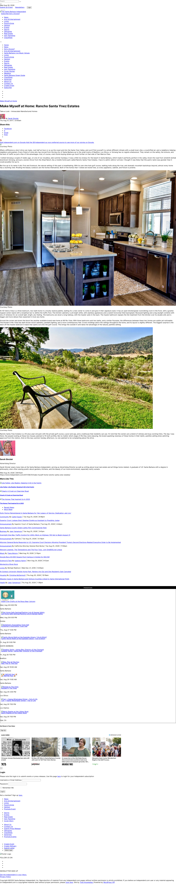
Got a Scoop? (14, 14)
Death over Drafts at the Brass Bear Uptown (18, 601)
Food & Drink (9, 23)
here (59, 776)
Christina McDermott (17, 575)
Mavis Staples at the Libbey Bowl (14, 713)
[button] (15, 751)
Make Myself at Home (8, 101)
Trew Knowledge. (87, 882)
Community (4, 517)
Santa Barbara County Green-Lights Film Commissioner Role (23, 528)
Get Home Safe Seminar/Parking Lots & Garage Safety (22, 614)
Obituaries (8, 31)
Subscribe (5, 14)
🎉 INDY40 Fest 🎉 (8, 676)
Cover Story (8, 821)
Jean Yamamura (16, 531)
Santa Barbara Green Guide (14, 75)
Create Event (9, 85)
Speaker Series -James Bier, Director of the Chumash (21, 651)
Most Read (8, 509)
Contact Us (8, 83)
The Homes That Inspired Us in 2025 (12, 503)
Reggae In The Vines (9, 688)
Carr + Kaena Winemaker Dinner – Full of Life (18, 701)
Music (2, 553)
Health (3, 583)
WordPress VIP (109, 882)
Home (6, 45)
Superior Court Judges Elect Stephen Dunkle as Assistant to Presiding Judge (29, 520)
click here (69, 882)
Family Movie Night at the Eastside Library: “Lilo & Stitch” (23, 639)
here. (21, 795)
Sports (6, 29)
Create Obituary (10, 846)
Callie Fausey (17, 517)
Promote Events (10, 837)
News (6, 17)
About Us (7, 81)
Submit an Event (6, 7)
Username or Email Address (10, 780)
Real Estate (8, 33)
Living (6, 21)
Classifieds (8, 38)
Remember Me (8, 788)
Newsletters (19, 7)
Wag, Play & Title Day (9, 663)
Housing (3, 575)
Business (3, 531)
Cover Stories (9, 71)
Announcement (6, 524)
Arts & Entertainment (12, 19)
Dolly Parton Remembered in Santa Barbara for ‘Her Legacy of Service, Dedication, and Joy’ (35, 513)
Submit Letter (9, 848)
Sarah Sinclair (13, 118)
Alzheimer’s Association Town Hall (14, 626)
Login (29, 7)
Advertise (8, 79)
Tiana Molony (12, 553)
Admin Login (8, 850)
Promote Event (10, 809)
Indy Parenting (9, 36)
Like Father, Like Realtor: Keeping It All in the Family (17, 487)
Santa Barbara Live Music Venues (17, 53)
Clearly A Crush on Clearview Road (11, 495)
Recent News (9, 507)
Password (4, 784)
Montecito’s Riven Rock (9, 564)
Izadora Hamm (20, 561)
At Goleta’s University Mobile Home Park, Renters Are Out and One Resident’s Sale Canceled (35, 572)
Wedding (7, 73)
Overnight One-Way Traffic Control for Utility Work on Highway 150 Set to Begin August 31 (35, 535)
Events (6, 27)
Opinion (7, 25)
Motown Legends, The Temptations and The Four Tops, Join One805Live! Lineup (31, 550)
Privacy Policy (5, 877)
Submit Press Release (12, 829)
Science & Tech (6, 561)
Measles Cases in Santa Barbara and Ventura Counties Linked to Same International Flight (34, 579)
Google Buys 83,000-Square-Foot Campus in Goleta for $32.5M (25, 557)
